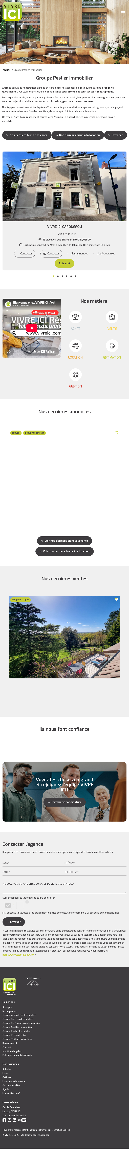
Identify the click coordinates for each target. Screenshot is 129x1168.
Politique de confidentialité (17, 1055)
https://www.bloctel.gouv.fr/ (18, 954)
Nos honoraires (106, 253)
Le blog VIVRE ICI (11, 1111)
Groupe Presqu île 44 (14, 1035)
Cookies (66, 1130)
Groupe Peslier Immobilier (17, 1031)
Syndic (6, 1089)
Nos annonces (79, 253)
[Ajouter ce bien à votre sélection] (117, 432)
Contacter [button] (53, 253)
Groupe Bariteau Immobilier (18, 1019)
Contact (7, 1047)
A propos (7, 1007)
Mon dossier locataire (14, 1115)
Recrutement (10, 1043)
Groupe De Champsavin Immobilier (21, 1023)
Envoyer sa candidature (66, 802)
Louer (6, 1073)
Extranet (117, 135)
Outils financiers (11, 1107)
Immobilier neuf (11, 1093)
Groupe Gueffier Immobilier (17, 1027)
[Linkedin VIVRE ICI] (14, 1120)
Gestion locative (11, 1085)
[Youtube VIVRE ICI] (22, 1120)
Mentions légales (12, 1051)
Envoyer (15, 922)
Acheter (7, 1069)
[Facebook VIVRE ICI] (4, 1120)
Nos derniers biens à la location (79, 135)
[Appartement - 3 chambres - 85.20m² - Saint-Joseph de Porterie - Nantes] (64, 470)
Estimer (7, 1077)
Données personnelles (51, 1130)
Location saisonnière (14, 1081)
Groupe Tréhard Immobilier (17, 1039)
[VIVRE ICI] (12, 11)
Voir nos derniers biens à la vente (66, 541)
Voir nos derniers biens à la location (66, 551)
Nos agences (9, 1011)
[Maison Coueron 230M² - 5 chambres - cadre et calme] (64, 637)
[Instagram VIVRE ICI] (9, 1120)
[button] (64, 227)
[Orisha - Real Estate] (56, 1135)
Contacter (26, 253)
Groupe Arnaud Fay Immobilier (19, 1015)
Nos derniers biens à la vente (28, 135)
